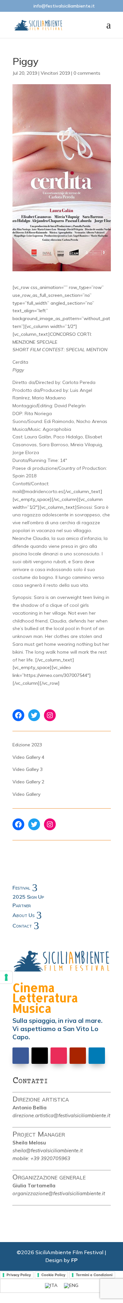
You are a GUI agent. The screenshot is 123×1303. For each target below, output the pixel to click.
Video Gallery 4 (28, 757)
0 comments (86, 73)
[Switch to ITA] (51, 1286)
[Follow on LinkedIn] (97, 1055)
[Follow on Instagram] (59, 1055)
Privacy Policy (19, 1275)
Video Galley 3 (27, 769)
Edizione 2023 (27, 745)
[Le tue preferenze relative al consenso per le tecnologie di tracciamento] (6, 977)
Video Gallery (26, 794)
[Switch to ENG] (71, 1286)
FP (74, 1260)
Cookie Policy (53, 1275)
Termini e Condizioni (94, 1275)
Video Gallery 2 (28, 782)
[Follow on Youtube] (78, 1055)
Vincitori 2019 (55, 73)
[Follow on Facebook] (20, 1055)
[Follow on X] (39, 1055)
